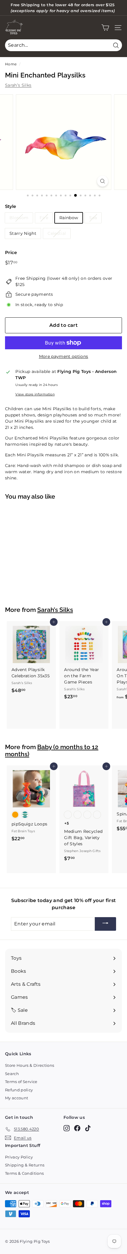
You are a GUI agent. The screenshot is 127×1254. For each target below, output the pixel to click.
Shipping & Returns (24, 1165)
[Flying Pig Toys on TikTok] (88, 1128)
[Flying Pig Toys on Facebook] (77, 1128)
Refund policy (19, 1089)
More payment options (63, 356)
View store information (35, 394)
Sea (93, 217)
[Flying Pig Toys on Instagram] (67, 1128)
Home (11, 64)
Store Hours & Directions (29, 1065)
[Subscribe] (105, 924)
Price (11, 252)
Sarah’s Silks (18, 85)
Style (10, 206)
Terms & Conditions (24, 1173)
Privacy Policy (19, 1157)
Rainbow (68, 217)
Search (12, 1073)
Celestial (57, 233)
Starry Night (22, 233)
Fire (44, 217)
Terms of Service (21, 1081)
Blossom (18, 217)
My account (16, 1097)
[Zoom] (102, 181)
